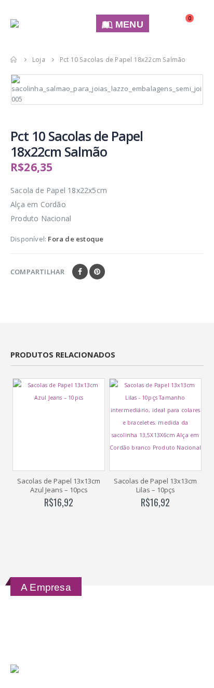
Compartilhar (37, 271)
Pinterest (97, 271)
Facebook (80, 271)
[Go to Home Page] (14, 59)
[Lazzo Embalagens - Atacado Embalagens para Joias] (44, 23)
